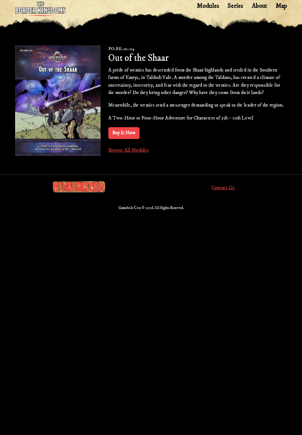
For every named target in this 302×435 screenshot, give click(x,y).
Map (281, 6)
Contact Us (223, 188)
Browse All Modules (128, 150)
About (259, 6)
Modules (208, 6)
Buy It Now (124, 133)
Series (235, 6)
